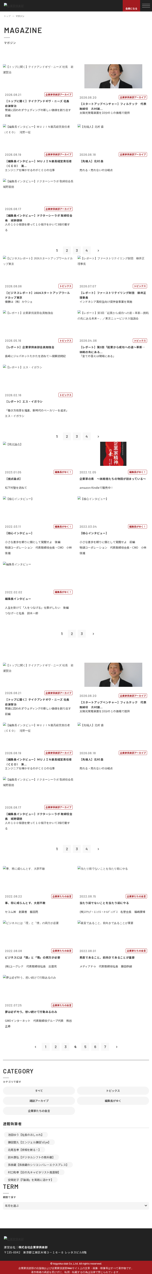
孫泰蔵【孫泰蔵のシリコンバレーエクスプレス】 (38, 1165)
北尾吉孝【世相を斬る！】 (24, 1150)
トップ (7, 16)
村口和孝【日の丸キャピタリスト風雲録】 (34, 1172)
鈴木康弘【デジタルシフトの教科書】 (31, 1157)
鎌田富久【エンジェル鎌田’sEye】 (29, 1142)
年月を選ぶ (12, 1206)
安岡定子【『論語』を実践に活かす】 (31, 1180)
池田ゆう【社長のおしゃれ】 (26, 1135)
